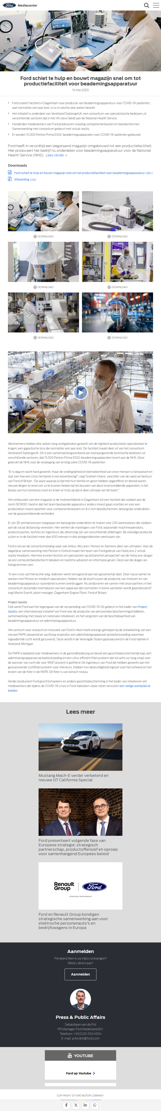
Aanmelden (80, 974)
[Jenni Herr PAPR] (43, 262)
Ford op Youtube (79, 1073)
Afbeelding (21, 179)
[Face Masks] (117, 262)
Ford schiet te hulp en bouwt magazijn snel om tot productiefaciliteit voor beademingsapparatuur (79, 173)
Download (45, 236)
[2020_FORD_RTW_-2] (117, 312)
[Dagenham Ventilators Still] (43, 211)
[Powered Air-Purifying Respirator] (117, 211)
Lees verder (55, 155)
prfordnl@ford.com (86, 1038)
